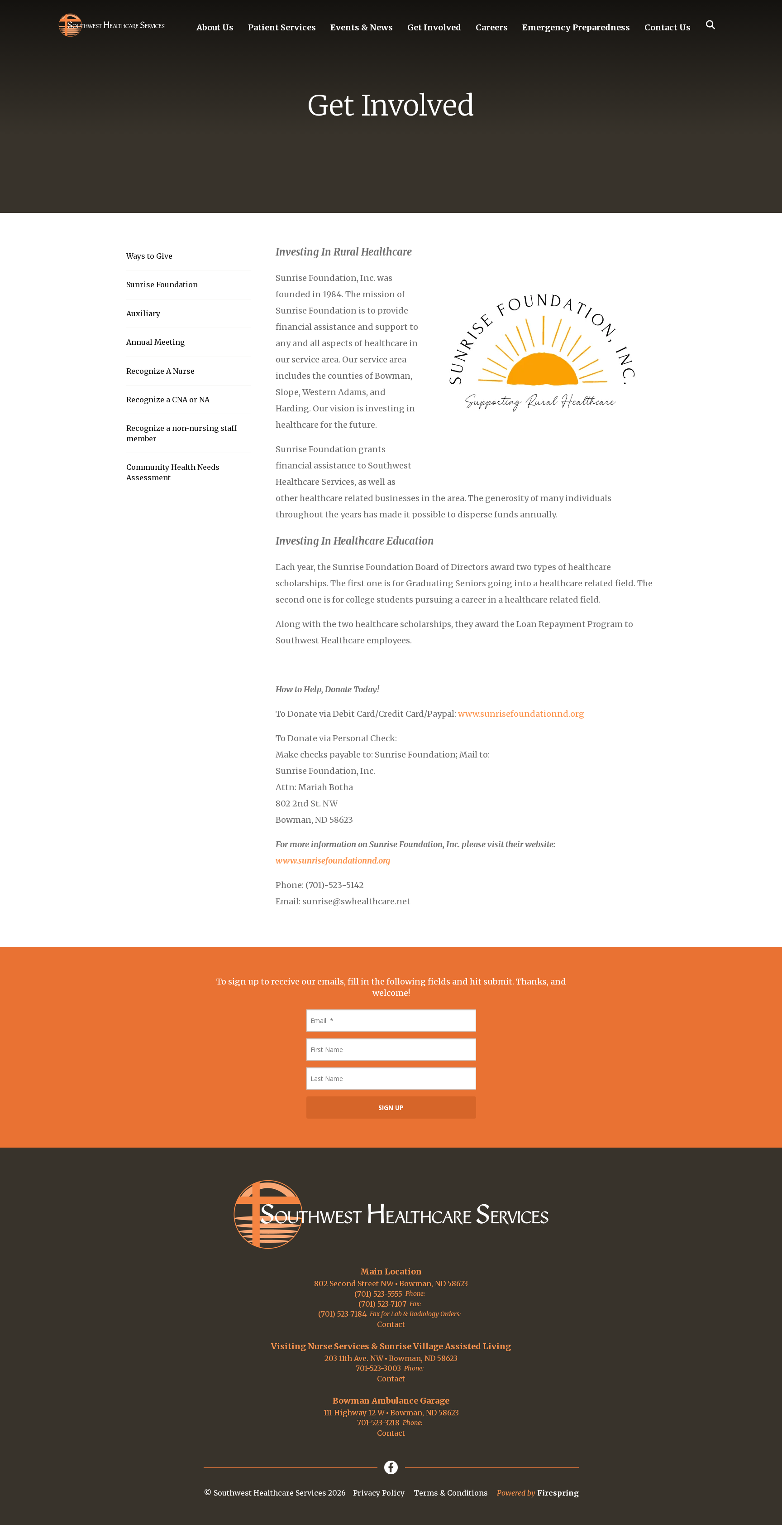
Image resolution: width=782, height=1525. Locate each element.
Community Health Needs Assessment (172, 472)
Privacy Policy (379, 1492)
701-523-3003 (378, 1368)
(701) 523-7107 (382, 1303)
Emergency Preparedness (576, 27)
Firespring (558, 1492)
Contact (391, 1324)
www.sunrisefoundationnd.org (521, 714)
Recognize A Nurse (160, 371)
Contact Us (667, 27)
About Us (215, 27)
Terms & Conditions (451, 1492)
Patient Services (282, 27)
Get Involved (434, 27)
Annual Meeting (155, 342)
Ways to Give (149, 256)
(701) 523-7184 (342, 1313)
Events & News (361, 27)
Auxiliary (143, 313)
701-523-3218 (378, 1422)
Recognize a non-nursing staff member (181, 433)
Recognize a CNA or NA (168, 399)
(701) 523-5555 (378, 1293)
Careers (492, 27)
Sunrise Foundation (162, 284)
